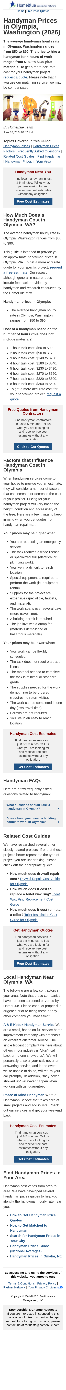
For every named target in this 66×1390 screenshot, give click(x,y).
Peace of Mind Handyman (23, 1095)
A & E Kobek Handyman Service (29, 1025)
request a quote (15, 77)
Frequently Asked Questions (39, 151)
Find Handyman (49, 156)
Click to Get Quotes (33, 447)
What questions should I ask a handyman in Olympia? (28, 806)
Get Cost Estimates (33, 767)
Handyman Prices (16, 146)
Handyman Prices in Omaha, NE (36, 1256)
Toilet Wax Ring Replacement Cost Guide (35, 899)
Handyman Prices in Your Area (28, 161)
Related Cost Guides (19, 156)
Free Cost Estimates (33, 201)
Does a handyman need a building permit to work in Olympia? (31, 820)
